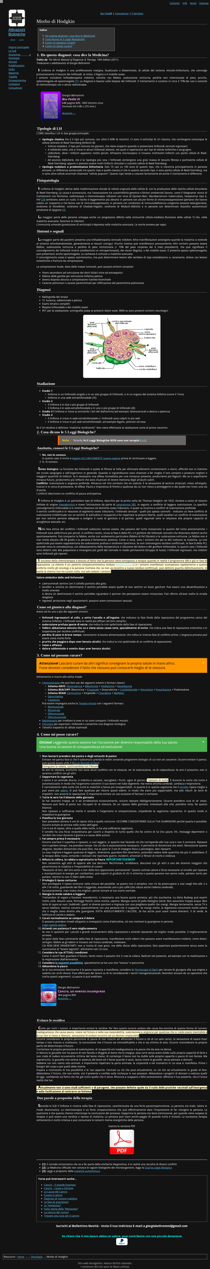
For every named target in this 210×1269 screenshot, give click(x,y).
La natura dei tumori (56, 1212)
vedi (143, 440)
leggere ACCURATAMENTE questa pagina (96, 458)
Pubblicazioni (16, 65)
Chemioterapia (51, 682)
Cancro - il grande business (60, 1184)
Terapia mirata (87, 703)
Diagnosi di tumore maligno (60, 1198)
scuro (21, 40)
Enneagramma (17, 80)
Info (185, 3)
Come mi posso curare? (58, 46)
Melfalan (119, 693)
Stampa (204, 3)
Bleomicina (91, 686)
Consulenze (15, 88)
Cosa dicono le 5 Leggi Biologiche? (65, 39)
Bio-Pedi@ (106, 13)
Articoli (13, 61)
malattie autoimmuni (87, 1171)
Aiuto (193, 3)
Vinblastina (107, 686)
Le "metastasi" (52, 1205)
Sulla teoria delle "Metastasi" (61, 1209)
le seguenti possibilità (69, 962)
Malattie (14, 73)
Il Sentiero (137, 13)
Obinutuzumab (57, 717)
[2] (42, 199)
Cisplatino (54, 700)
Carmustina (74, 693)
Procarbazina (163, 689)
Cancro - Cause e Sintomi (58, 1188)
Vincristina (146, 689)
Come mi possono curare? (60, 42)
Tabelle (13, 76)
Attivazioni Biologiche (16, 32)
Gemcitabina (55, 696)
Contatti (175, 3)
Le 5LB (12, 51)
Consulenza (122, 13)
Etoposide (93, 689)
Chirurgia (47, 724)
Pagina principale (19, 47)
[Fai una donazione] (122, 1244)
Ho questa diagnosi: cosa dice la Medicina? (70, 36)
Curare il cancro (53, 1195)
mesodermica (67, 504)
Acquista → (69, 113)
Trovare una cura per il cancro (61, 1215)
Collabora (14, 84)
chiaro (12, 40)
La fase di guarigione (56, 1202)
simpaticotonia (125, 564)
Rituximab (54, 710)
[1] (76, 81)
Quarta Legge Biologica (158, 1167)
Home (20, 1256)
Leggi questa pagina (54, 925)
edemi (64, 790)
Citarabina (104, 693)
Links (12, 69)
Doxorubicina (74, 686)
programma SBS (126, 504)
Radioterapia (49, 720)
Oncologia (37, 1256)
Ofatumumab (56, 713)
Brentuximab (55, 706)
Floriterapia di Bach (146, 969)
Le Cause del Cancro (55, 1191)
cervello (184, 787)
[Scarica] (122, 1155)
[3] (63, 210)
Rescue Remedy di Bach (85, 763)
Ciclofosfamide (128, 689)
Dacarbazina (124, 686)
